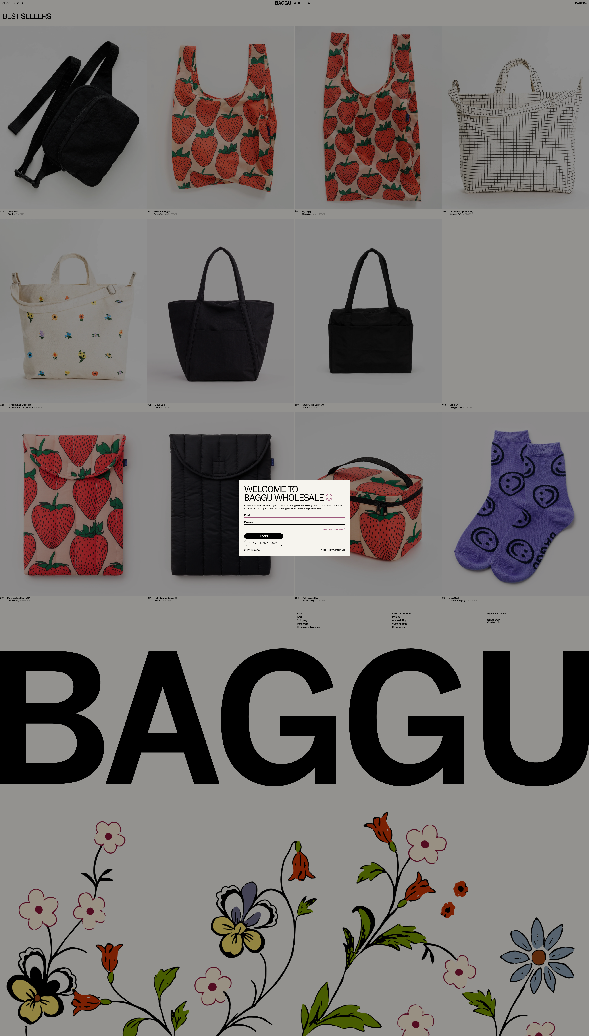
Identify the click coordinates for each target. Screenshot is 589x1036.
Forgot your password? (333, 529)
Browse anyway (252, 549)
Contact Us (338, 549)
